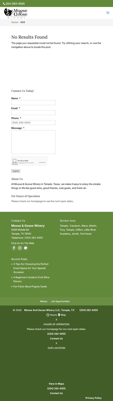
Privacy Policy (93, 397)
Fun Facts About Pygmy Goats (30, 286)
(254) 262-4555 (88, 310)
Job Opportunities (60, 301)
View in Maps (56, 383)
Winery (43, 301)
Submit (16, 171)
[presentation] (29, 160)
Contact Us (56, 338)
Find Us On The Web (22, 243)
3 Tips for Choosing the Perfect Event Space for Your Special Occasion (30, 268)
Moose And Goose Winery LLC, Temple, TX (49, 310)
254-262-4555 (15, 3)
